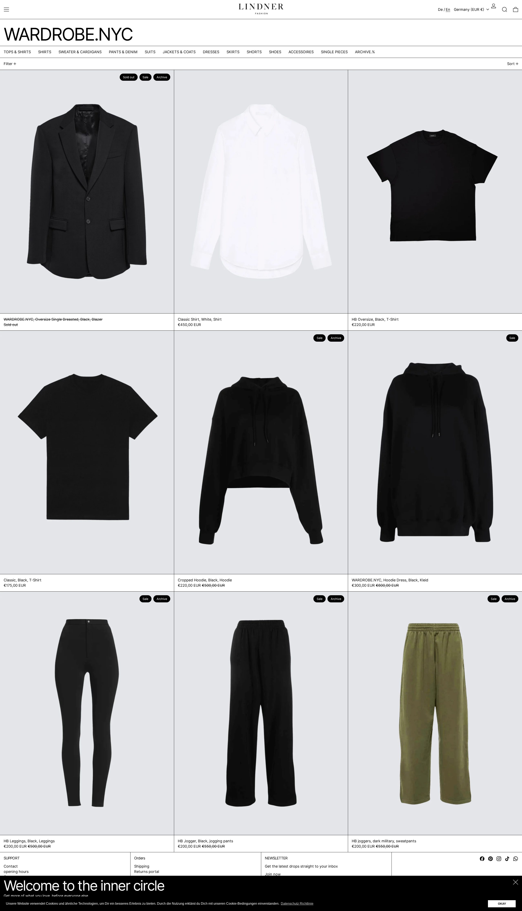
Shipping (141, 866)
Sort (511, 64)
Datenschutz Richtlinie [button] (297, 903)
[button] (504, 9)
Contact (11, 866)
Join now (273, 874)
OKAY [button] (502, 903)
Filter (8, 64)
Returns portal (146, 871)
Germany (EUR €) (469, 9)
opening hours (16, 871)
